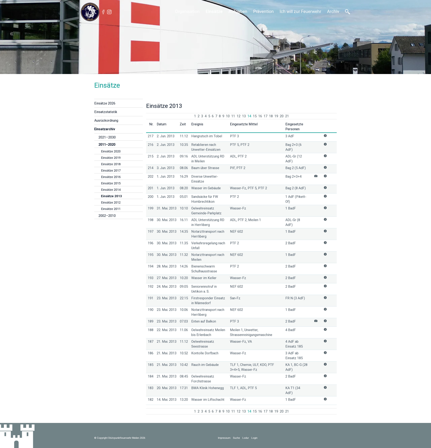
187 (150, 341)
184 (150, 376)
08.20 (184, 188)
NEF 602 (236, 231)
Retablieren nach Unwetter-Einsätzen (205, 147)
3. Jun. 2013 (165, 168)
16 (260, 116)
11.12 (184, 136)
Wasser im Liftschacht (207, 400)
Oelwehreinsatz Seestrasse (202, 343)
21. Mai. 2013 (166, 341)
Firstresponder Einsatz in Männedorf (208, 300)
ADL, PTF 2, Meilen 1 (245, 220)
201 (150, 188)
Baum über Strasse (205, 168)
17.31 (184, 388)
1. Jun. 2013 (165, 176)
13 (244, 116)
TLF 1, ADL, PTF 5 (243, 388)
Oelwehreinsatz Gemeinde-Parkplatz (206, 210)
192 (150, 286)
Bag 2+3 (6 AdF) (293, 147)
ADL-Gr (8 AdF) (292, 222)
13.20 (184, 400)
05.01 (184, 197)
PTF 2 (234, 197)
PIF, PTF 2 (237, 168)
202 (150, 176)
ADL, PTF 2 (238, 156)
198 (150, 220)
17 (265, 116)
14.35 (184, 231)
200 (150, 197)
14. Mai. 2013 (166, 400)
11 (233, 116)
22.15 (184, 298)
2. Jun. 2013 (165, 136)
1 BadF (290, 208)
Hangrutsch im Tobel (206, 136)
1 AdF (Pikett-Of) (295, 199)
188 (150, 330)
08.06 (184, 168)
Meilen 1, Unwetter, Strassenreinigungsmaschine (251, 332)
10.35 (184, 145)
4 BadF (290, 330)
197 (150, 231)
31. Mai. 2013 (166, 208)
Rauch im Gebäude (205, 365)
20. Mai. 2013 (166, 388)
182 (150, 400)
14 (249, 116)
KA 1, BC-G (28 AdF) (296, 367)
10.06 (184, 310)
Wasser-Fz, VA (241, 341)
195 (150, 255)
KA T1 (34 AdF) (292, 390)
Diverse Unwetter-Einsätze (204, 178)
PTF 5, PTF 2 (239, 145)
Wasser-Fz (238, 208)
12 (238, 116)
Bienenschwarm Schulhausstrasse (204, 268)
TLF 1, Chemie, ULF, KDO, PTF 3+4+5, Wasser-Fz (252, 367)
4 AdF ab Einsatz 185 (294, 343)
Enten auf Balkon (203, 321)
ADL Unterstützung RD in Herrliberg (207, 222)
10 (228, 116)
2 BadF (290, 243)
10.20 (184, 278)
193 (150, 278)
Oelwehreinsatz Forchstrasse (202, 378)
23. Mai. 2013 (166, 298)
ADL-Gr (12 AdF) (293, 158)
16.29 (184, 176)
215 (150, 156)
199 (150, 208)
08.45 (184, 376)
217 (150, 136)
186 (150, 353)
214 (150, 168)
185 (150, 365)
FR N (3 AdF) (295, 298)
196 (150, 243)
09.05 (184, 286)
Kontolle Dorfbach (204, 353)
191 (150, 298)
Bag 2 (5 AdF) (295, 168)
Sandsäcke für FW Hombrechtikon (204, 199)
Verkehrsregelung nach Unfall (208, 245)
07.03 (184, 321)
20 (282, 116)
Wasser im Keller (204, 278)
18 (271, 116)
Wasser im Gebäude (206, 188)
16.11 (184, 220)
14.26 (184, 266)
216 (150, 145)
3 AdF (289, 136)
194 (150, 266)
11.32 (184, 255)
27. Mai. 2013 (166, 278)
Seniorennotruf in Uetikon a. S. (204, 288)
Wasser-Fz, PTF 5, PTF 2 (248, 188)
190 (150, 310)
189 (150, 321)
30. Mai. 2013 (166, 220)
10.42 (184, 365)
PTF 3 (234, 136)
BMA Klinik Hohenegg (207, 388)
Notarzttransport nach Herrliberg (207, 233)
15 (255, 116)
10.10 (184, 208)
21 (287, 116)
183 (150, 388)
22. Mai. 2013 (166, 330)
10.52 (184, 353)
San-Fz (235, 298)
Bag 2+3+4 (293, 176)
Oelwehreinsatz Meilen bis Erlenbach (208, 332)
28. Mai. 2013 (166, 266)
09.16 (184, 156)
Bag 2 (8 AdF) (295, 188)
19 (276, 116)
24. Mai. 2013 (166, 286)
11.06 (184, 330)
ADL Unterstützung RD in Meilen (207, 158)
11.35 (184, 243)
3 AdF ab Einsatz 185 (294, 355)
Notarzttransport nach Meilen (207, 257)
